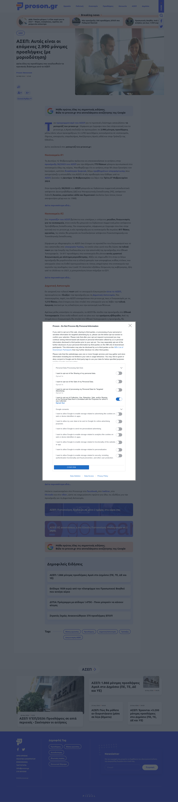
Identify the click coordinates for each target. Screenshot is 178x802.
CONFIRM (71, 467)
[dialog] (89, 401)
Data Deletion (75, 476)
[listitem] (89, 368)
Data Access (89, 476)
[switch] (119, 373)
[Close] (131, 326)
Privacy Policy (102, 476)
